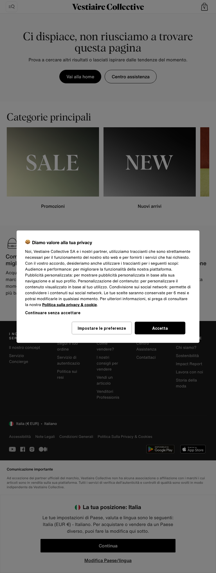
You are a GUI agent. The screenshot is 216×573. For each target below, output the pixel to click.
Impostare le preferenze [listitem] (102, 328)
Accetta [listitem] (160, 328)
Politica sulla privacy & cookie (69, 304)
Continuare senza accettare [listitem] (52, 312)
